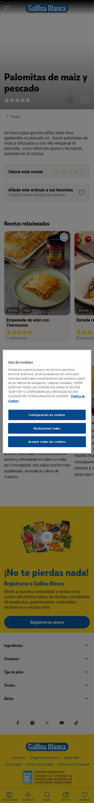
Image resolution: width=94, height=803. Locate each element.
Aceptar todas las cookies (47, 442)
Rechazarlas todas (47, 428)
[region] (47, 401)
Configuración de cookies (47, 415)
